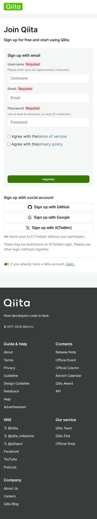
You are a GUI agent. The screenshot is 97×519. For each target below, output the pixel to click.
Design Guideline (16, 383)
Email (20, 89)
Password (24, 108)
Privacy (9, 368)
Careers (10, 496)
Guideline (11, 376)
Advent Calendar (68, 376)
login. (70, 264)
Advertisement (15, 407)
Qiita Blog (11, 504)
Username (24, 64)
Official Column (67, 368)
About (8, 352)
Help (7, 399)
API (58, 391)
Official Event (66, 360)
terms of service (52, 136)
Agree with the (39, 136)
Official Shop (65, 444)
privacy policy (50, 144)
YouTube (10, 459)
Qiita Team (64, 428)
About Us (11, 488)
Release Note (66, 352)
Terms (8, 360)
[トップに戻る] (43, 304)
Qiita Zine (63, 436)
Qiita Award (64, 383)
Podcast (10, 467)
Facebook (11, 451)
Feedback (11, 391)
